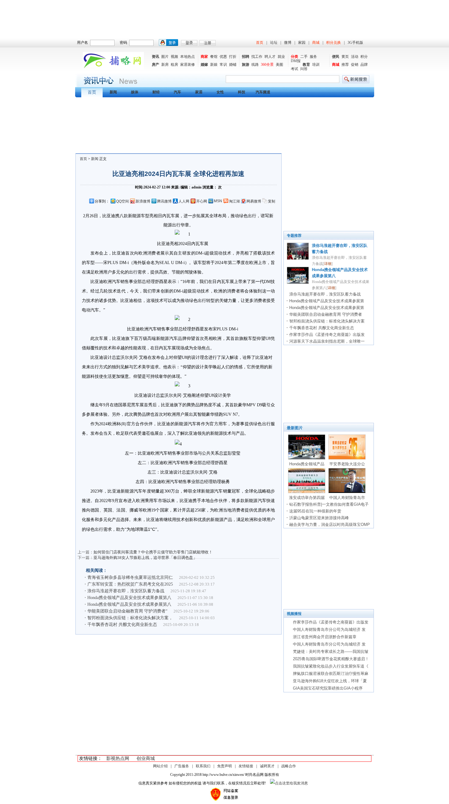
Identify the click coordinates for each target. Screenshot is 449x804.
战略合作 (288, 766)
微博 (287, 42)
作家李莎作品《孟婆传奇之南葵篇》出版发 (327, 334)
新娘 (213, 64)
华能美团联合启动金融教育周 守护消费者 (325, 314)
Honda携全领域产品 (306, 464)
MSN (218, 201)
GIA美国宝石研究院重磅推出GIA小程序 (328, 688)
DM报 (296, 61)
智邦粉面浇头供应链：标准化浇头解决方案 (327, 321)
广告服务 (181, 766)
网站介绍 (160, 766)
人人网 (183, 201)
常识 (223, 64)
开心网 (201, 201)
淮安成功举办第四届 (307, 497)
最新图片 (295, 428)
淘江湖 (234, 201)
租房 (174, 64)
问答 (304, 69)
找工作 (256, 56)
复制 (271, 201)
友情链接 (246, 766)
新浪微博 (143, 201)
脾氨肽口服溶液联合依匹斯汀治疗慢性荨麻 (330, 673)
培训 (315, 64)
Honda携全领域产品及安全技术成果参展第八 (129, 597)
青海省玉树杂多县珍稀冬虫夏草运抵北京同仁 (130, 577)
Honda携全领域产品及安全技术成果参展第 (326, 301)
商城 (315, 42)
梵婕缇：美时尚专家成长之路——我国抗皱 (330, 651)
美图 (279, 64)
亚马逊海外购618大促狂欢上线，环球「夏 (330, 681)
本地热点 (187, 56)
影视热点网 (117, 758)
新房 (165, 64)
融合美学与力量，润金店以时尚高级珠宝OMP (329, 524)
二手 (304, 56)
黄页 (345, 56)
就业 (281, 56)
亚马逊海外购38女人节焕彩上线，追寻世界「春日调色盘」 (145, 557)
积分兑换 (333, 42)
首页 (259, 42)
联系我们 (203, 766)
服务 (313, 56)
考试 (294, 69)
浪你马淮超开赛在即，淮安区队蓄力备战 (125, 591)
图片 (165, 56)
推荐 (345, 64)
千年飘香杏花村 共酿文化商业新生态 (122, 624)
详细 (327, 264)
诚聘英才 (267, 766)
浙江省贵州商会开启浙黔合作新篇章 (324, 637)
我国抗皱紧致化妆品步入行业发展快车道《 (330, 666)
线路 (255, 64)
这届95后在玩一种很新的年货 (315, 511)
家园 (301, 42)
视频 (174, 56)
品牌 (364, 64)
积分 (364, 56)
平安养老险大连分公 (347, 464)
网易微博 (253, 201)
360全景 (267, 64)
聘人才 (270, 56)
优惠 (223, 56)
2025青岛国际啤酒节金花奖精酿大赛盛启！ (331, 659)
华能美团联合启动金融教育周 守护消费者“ (127, 611)
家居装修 (187, 64)
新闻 (94, 159)
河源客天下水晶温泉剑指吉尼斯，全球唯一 (327, 341)
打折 (232, 56)
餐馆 (213, 56)
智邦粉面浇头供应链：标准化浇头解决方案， (130, 618)
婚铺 (232, 64)
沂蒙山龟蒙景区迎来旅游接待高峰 (319, 518)
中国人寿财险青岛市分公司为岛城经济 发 (329, 629)
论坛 (273, 42)
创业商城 (146, 758)
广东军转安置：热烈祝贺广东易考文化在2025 (130, 584)
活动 (354, 56)
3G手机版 (355, 42)
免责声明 (224, 766)
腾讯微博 (164, 201)
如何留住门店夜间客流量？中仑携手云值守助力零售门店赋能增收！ (153, 552)
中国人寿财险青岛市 (347, 497)
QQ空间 (122, 201)
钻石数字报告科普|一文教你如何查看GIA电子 (329, 504)
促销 (354, 64)
